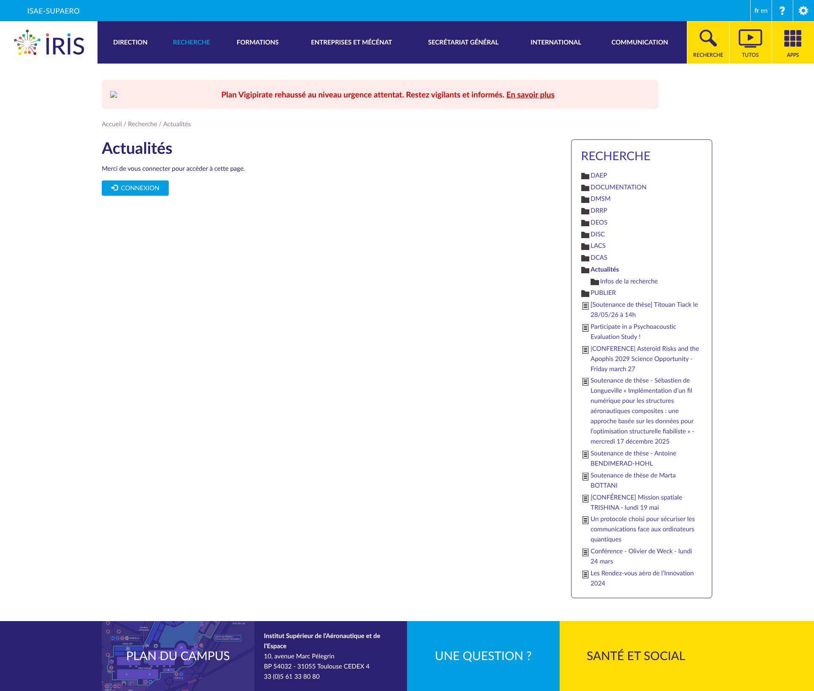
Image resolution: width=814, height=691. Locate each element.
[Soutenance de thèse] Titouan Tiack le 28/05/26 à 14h (644, 309)
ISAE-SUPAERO (53, 11)
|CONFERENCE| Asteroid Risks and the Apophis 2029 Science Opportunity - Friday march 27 (645, 358)
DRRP (599, 210)
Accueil (112, 124)
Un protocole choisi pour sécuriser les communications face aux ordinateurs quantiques (643, 529)
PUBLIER (603, 293)
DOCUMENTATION (619, 187)
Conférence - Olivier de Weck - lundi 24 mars (641, 556)
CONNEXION (138, 188)
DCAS (599, 257)
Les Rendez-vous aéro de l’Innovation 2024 (642, 578)
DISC (598, 234)
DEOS (599, 222)
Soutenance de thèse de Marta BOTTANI (633, 480)
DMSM (600, 198)
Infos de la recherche (629, 281)
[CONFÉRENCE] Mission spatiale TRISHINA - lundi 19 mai (636, 502)
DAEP (599, 175)
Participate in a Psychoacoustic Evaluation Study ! (633, 331)
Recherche (142, 124)
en (764, 10)
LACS (598, 245)
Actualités (605, 269)
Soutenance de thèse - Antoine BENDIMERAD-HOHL (633, 458)
